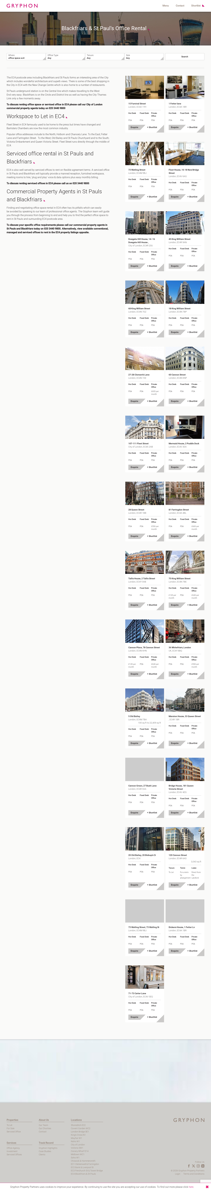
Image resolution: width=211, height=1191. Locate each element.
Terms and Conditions (193, 1174)
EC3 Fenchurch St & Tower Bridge (87, 1170)
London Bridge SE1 (80, 1131)
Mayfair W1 (76, 1138)
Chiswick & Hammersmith (83, 1161)
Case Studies (45, 1151)
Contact (180, 6)
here (191, 1187)
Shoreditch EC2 (78, 1125)
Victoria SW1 (77, 1148)
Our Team (43, 1125)
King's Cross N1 (78, 1135)
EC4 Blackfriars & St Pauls (83, 1174)
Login (177, 1174)
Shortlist (195, 6)
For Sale (10, 1128)
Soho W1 (75, 1157)
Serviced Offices (14, 1154)
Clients (42, 1154)
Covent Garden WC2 (80, 1128)
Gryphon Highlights (48, 1148)
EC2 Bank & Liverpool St (82, 1167)
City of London (78, 1144)
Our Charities (45, 1128)
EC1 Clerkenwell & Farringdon (85, 1164)
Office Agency (13, 1148)
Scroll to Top (14, 79)
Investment (12, 1151)
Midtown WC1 (77, 1154)
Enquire (134, 127)
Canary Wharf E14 (80, 1151)
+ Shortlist (152, 127)
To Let (9, 1125)
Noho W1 (75, 1141)
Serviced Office (14, 1131)
